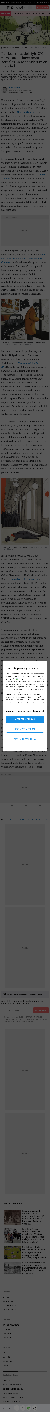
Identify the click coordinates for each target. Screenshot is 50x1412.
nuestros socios (38, 673)
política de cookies (30, 702)
